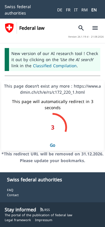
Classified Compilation (55, 65)
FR (68, 10)
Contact (13, 195)
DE (59, 10)
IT (76, 10)
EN (94, 10)
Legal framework (18, 220)
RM (84, 10)
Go (52, 145)
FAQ (10, 190)
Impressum (43, 220)
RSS (45, 209)
